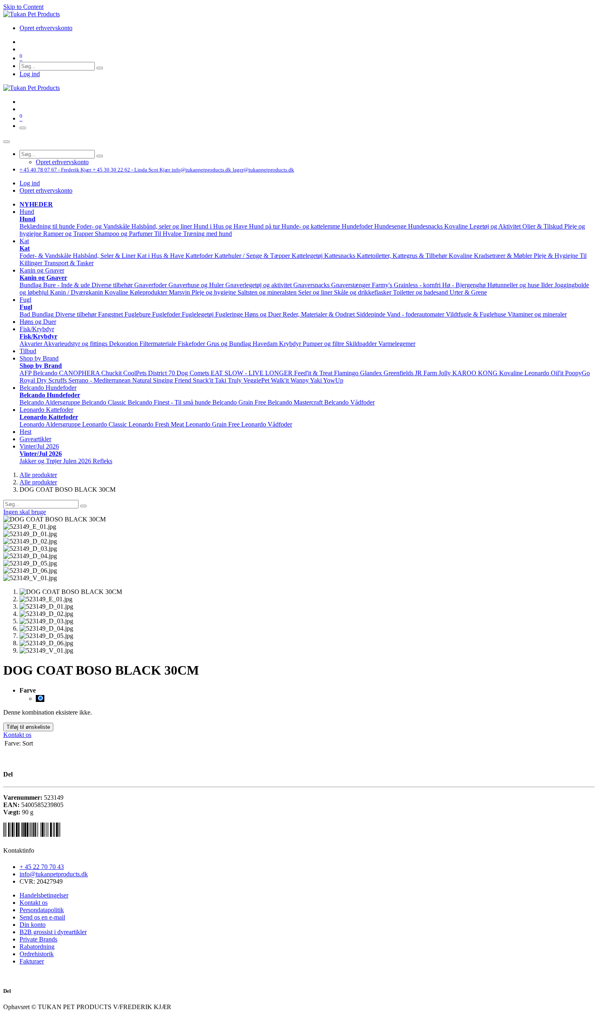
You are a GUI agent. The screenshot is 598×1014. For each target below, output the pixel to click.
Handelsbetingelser (44, 895)
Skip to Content (23, 6)
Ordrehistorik (37, 953)
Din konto (33, 924)
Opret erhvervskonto (46, 190)
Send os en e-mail (42, 917)
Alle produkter (38, 474)
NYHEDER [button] (36, 204)
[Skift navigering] (23, 128)
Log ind (30, 73)
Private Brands (38, 939)
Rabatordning (37, 946)
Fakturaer (32, 961)
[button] (27, 211)
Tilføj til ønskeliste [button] (28, 727)
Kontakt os (17, 734)
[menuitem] (46, 27)
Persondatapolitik (42, 909)
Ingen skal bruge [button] (24, 511)
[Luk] (6, 142)
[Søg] (99, 68)
